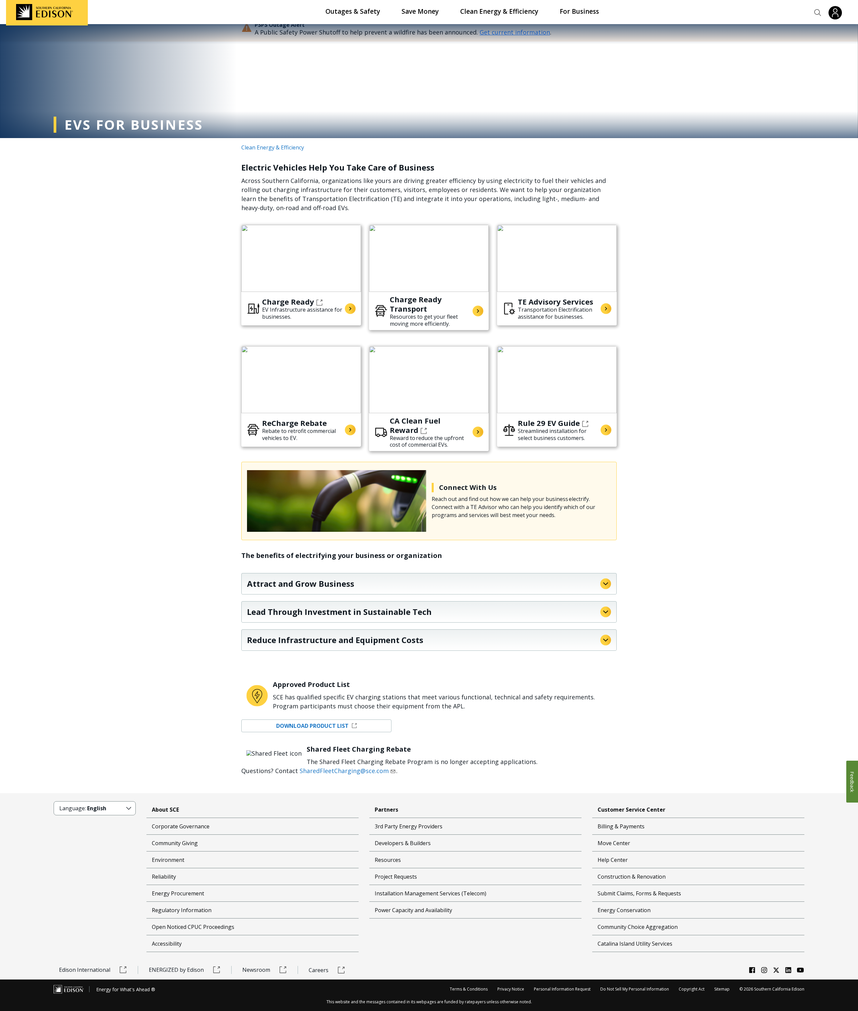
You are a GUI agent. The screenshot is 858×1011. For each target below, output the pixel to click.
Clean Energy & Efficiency (499, 11)
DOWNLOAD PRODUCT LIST (313, 726)
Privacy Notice (510, 989)
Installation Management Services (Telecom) (430, 893)
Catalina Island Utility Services (635, 943)
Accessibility (167, 943)
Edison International (84, 969)
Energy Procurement (178, 893)
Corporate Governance (180, 826)
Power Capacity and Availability (413, 910)
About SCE (165, 809)
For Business (579, 11)
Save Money (420, 11)
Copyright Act (691, 989)
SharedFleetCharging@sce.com (344, 771)
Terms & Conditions (469, 989)
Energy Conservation (624, 910)
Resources (388, 860)
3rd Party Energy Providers (408, 826)
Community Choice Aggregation (638, 927)
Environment (168, 860)
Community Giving (175, 843)
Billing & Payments (621, 826)
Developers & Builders (403, 843)
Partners (386, 809)
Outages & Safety (352, 11)
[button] (818, 13)
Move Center (614, 843)
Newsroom (256, 969)
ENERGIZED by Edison (176, 969)
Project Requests (396, 876)
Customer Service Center (631, 809)
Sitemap (722, 989)
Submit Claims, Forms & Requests (639, 893)
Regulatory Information (181, 910)
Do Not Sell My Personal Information (634, 989)
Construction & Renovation (632, 876)
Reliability (164, 876)
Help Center (613, 860)
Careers (318, 970)
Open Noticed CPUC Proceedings (193, 927)
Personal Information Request (562, 989)
